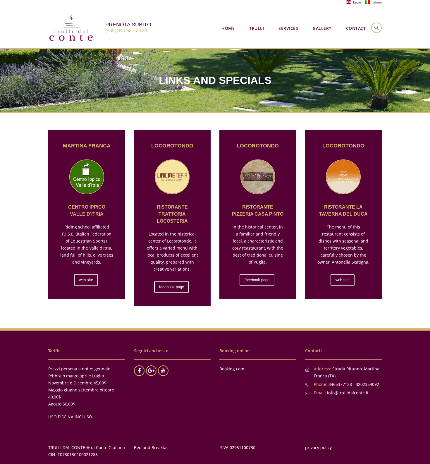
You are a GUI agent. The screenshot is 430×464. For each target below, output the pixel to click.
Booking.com (231, 369)
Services (288, 28)
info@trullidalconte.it (348, 393)
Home (228, 28)
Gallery (322, 28)
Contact (356, 28)
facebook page (171, 287)
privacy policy (318, 447)
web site (86, 280)
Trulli (256, 28)
